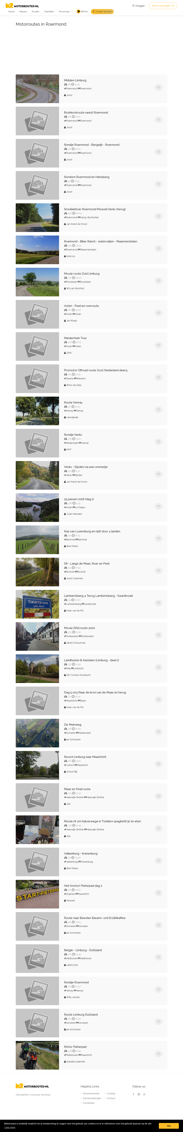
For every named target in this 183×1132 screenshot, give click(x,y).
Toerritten (49, 11)
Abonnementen (91, 1093)
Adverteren (89, 1103)
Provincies (64, 11)
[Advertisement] (91, 49)
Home (11, 11)
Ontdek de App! (103, 11)
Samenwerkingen (92, 1098)
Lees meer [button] (10, 1127)
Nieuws (23, 11)
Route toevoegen (161, 5)
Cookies (111, 1093)
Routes (35, 11)
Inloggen (140, 5)
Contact (111, 1098)
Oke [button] (169, 1126)
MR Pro (84, 11)
